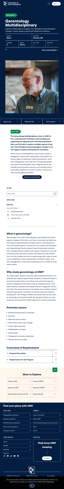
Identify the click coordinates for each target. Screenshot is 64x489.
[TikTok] (11, 456)
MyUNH (5, 446)
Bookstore (6, 449)
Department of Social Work (32, 177)
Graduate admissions (9, 419)
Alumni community (38, 415)
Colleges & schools (8, 431)
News (34, 427)
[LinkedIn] (18, 456)
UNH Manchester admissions (11, 423)
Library (5, 442)
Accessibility (51, 476)
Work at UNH (37, 419)
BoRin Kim (10, 205)
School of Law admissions (10, 427)
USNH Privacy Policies (13, 476)
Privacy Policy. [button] (50, 482)
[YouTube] (15, 456)
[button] (55, 353)
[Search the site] (49, 4)
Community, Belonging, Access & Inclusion (45, 423)
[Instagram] (4, 456)
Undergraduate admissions (11, 415)
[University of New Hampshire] (13, 3)
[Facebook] (8, 456)
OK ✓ (32, 486)
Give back (47, 458)
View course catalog (49, 50)
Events (35, 431)
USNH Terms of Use (32, 476)
